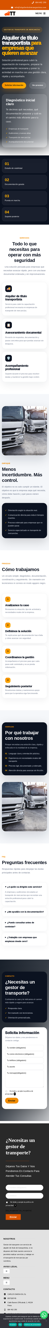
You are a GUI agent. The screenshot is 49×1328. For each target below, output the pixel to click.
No (20, 1324)
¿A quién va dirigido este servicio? (24, 887)
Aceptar (13, 1324)
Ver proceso (37, 85)
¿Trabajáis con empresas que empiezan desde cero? (21, 939)
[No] (46, 1321)
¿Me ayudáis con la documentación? (25, 912)
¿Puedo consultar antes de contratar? (19, 924)
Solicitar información (14, 85)
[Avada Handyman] (10, 11)
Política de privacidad (32, 1324)
